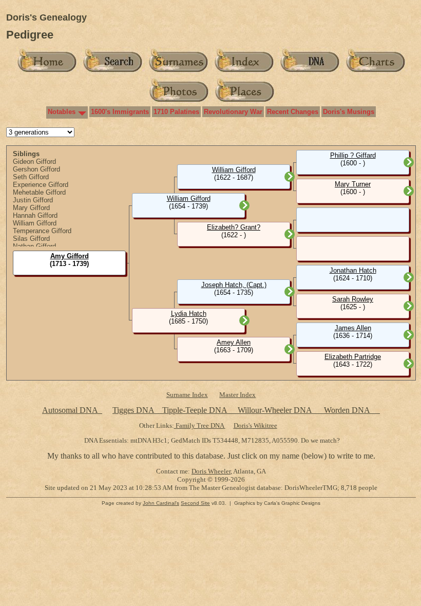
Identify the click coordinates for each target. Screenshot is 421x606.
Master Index (237, 395)
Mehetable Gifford (39, 192)
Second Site (195, 503)
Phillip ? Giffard (353, 155)
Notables (61, 112)
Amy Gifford (69, 256)
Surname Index (187, 395)
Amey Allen (234, 342)
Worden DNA (348, 410)
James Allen (353, 328)
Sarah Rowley (352, 299)
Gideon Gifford (34, 161)
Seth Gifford (31, 177)
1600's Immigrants (120, 112)
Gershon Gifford (36, 169)
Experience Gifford (40, 184)
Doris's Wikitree (255, 425)
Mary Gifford (31, 208)
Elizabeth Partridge (352, 357)
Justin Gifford (33, 200)
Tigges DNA (133, 410)
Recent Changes (292, 112)
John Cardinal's (161, 503)
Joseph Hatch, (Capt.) (233, 285)
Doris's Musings (348, 112)
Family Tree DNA (199, 425)
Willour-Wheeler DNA (276, 410)
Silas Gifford (31, 238)
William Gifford (34, 223)
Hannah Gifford (35, 215)
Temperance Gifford (42, 231)
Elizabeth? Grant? (233, 227)
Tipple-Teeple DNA (194, 410)
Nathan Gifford (34, 246)
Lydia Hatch (188, 313)
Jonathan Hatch (353, 270)
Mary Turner (353, 184)
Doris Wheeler (211, 471)
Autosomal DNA (72, 410)
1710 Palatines (176, 112)
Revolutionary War (233, 112)
